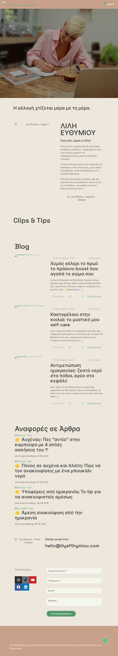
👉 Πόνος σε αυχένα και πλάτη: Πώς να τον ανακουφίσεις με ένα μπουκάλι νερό (57, 471)
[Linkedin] (25, 587)
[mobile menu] (90, 4)
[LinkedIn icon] (104, 651)
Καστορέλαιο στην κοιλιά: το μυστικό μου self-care (75, 320)
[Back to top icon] (105, 641)
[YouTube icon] (98, 651)
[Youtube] (32, 579)
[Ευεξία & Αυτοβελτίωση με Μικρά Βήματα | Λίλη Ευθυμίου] (20, 4)
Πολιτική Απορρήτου (81, 645)
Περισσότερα (94, 296)
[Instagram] (18, 579)
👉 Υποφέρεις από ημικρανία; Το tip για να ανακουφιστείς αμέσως (58, 494)
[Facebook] (18, 587)
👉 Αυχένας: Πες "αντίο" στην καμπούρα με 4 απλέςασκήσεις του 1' (47, 445)
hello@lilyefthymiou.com (72, 546)
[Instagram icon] (92, 651)
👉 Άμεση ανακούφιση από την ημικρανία (48, 515)
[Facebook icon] (101, 651)
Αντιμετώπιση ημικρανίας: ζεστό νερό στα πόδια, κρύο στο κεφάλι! (76, 373)
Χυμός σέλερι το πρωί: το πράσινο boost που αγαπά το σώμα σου (74, 269)
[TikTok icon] (95, 651)
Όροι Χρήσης (62, 645)
